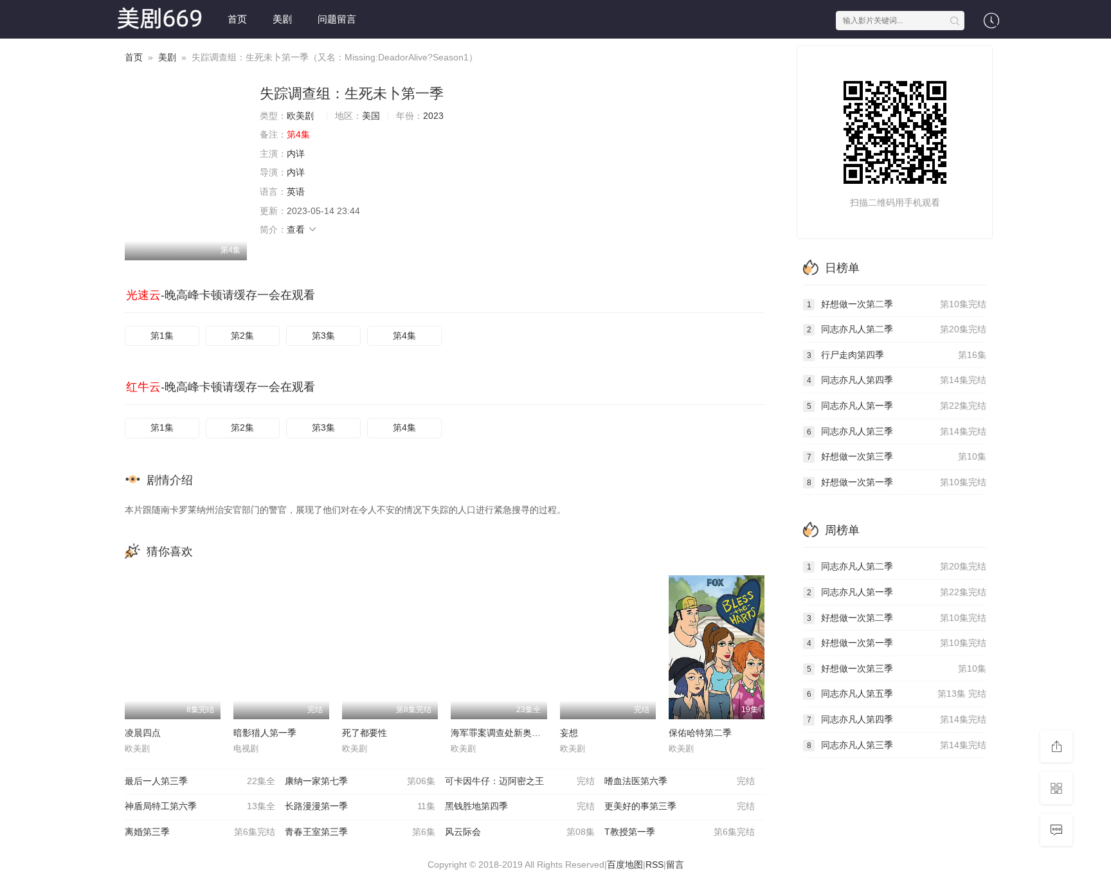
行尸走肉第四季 (896, 355)
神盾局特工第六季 (200, 806)
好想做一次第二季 (896, 304)
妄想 (569, 733)
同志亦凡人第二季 (896, 329)
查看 (297, 229)
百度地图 (625, 864)
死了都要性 (364, 733)
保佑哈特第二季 (700, 733)
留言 (675, 864)
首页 (237, 18)
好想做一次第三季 (896, 456)
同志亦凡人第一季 (896, 405)
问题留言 (337, 18)
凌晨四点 (143, 733)
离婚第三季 (200, 832)
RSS (655, 864)
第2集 (242, 335)
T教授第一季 (679, 832)
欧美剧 (300, 116)
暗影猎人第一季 (264, 733)
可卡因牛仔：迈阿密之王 (520, 781)
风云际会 (520, 832)
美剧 (282, 18)
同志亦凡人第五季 (896, 693)
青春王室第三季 (360, 832)
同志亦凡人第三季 (896, 431)
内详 (296, 153)
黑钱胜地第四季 (520, 806)
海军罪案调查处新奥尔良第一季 (514, 733)
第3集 (323, 335)
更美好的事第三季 (679, 806)
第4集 (404, 335)
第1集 (162, 335)
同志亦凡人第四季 (896, 380)
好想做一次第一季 (896, 482)
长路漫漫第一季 (360, 806)
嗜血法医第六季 (679, 781)
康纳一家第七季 (360, 781)
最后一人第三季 (200, 781)
